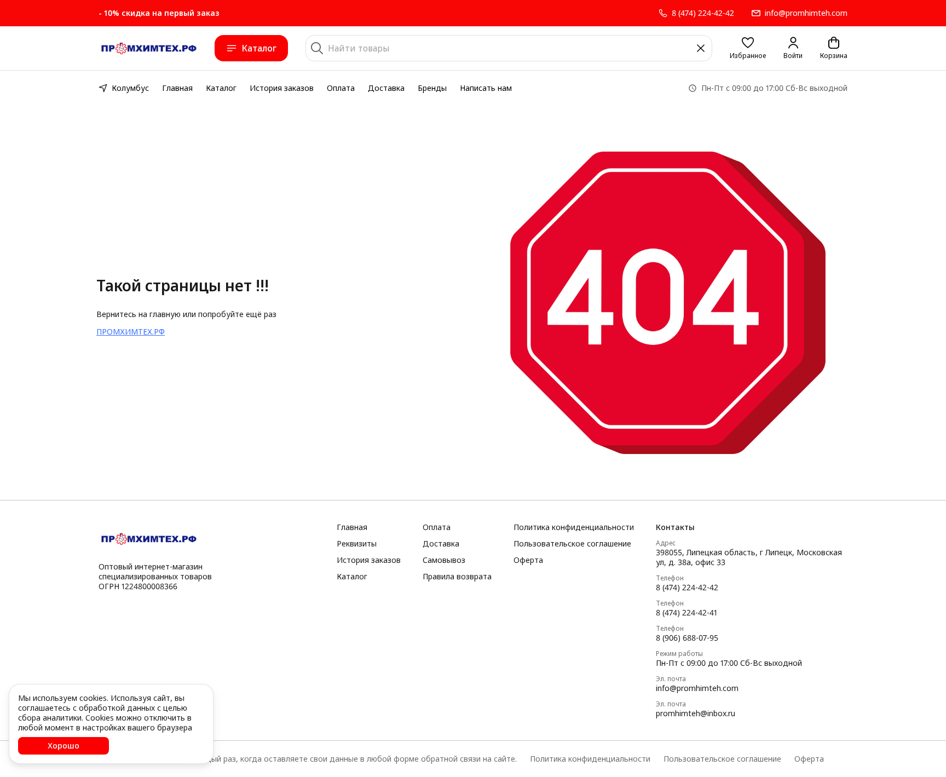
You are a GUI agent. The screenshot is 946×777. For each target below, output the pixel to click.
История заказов (282, 88)
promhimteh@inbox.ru (695, 713)
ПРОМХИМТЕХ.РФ (130, 331)
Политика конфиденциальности (574, 527)
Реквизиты (357, 544)
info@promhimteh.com (697, 688)
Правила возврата (457, 577)
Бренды (432, 88)
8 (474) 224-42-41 (686, 613)
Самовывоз (444, 560)
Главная (177, 88)
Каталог (258, 48)
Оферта (528, 560)
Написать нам (486, 88)
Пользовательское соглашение (572, 544)
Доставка (386, 88)
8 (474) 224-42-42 (687, 587)
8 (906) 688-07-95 (687, 638)
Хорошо (63, 745)
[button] (748, 48)
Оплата (341, 88)
